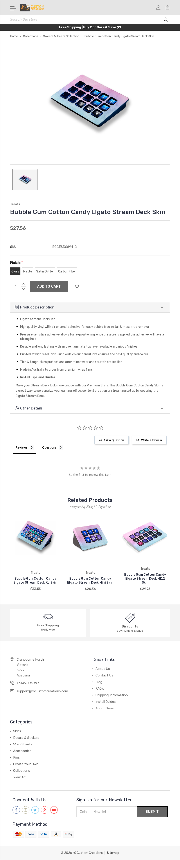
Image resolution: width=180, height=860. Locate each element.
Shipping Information (111, 695)
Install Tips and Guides (37, 377)
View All (19, 777)
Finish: (16, 263)
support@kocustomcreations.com (42, 691)
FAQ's (99, 689)
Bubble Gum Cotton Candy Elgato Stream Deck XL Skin (35, 580)
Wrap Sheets (22, 744)
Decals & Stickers (26, 738)
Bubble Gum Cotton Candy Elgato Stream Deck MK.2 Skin (145, 578)
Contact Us (104, 675)
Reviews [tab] (21, 447)
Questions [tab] (49, 447)
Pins (16, 757)
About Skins (104, 708)
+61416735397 (28, 683)
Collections (21, 771)
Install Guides (105, 702)
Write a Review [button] (151, 440)
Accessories (22, 751)
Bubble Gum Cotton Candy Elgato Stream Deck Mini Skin (90, 580)
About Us (102, 669)
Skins (17, 731)
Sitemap (113, 853)
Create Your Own (25, 764)
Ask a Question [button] (114, 440)
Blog (98, 682)
